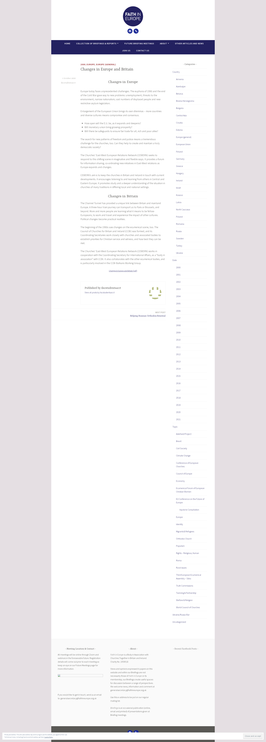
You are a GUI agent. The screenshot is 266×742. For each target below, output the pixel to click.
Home (67, 43)
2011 (178, 347)
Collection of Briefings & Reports (96, 43)
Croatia (179, 122)
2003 (178, 289)
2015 (178, 376)
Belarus (179, 93)
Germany (180, 158)
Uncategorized (179, 621)
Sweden (180, 238)
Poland (179, 216)
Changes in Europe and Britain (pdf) (123, 271)
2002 (178, 281)
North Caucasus (183, 209)
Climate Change (183, 455)
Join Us (126, 50)
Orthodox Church (184, 538)
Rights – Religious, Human (187, 553)
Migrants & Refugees (185, 531)
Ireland (179, 180)
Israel (178, 187)
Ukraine (179, 252)
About (163, 43)
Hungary (180, 173)
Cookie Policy (48, 737)
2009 (178, 332)
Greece (179, 166)
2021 (178, 419)
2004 (178, 296)
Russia (179, 231)
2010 (178, 339)
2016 (178, 383)
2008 (178, 325)
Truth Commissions (184, 585)
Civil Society (181, 448)
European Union (183, 144)
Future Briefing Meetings (139, 43)
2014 (178, 368)
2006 (178, 310)
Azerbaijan (181, 86)
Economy (180, 481)
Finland (179, 151)
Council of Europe (184, 473)
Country (176, 71)
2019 (178, 405)
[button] (133, 16)
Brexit (178, 441)
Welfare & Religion (184, 600)
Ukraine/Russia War (181, 614)
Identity (179, 524)
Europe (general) (106, 64)
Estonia (179, 129)
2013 (178, 361)
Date (174, 260)
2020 (178, 412)
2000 (82, 64)
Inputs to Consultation (189, 509)
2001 (178, 274)
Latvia (178, 202)
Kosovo (179, 195)
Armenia (180, 79)
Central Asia (181, 115)
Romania (180, 224)
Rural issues (181, 567)
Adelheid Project (183, 434)
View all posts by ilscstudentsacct (100, 292)
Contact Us (142, 50)
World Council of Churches (188, 607)
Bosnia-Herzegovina (185, 100)
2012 (178, 354)
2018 (178, 397)
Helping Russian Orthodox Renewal (148, 314)
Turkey (179, 245)
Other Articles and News (189, 43)
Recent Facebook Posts (186, 649)
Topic (175, 426)
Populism (180, 545)
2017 (178, 390)
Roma (178, 560)
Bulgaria (179, 108)
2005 (178, 303)
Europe (91, 64)
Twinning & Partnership (186, 592)
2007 (178, 318)
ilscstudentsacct (68, 83)
